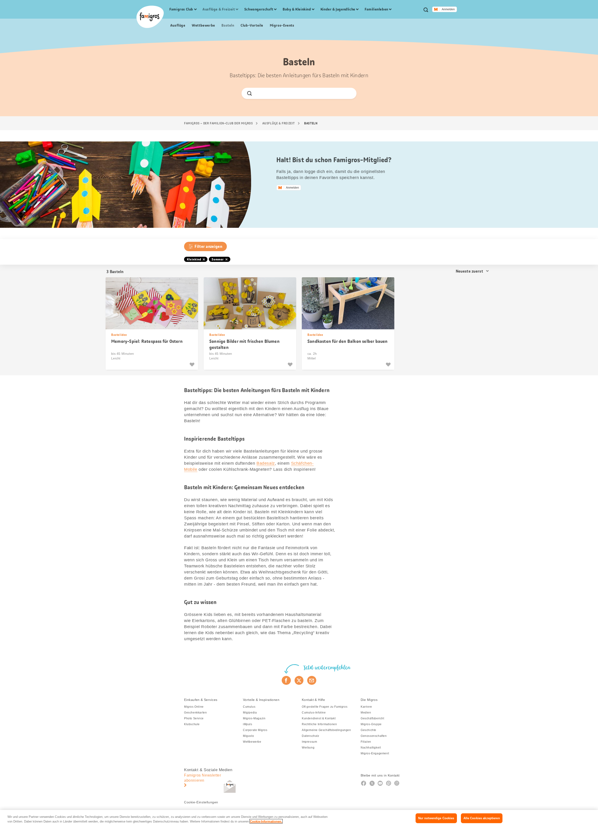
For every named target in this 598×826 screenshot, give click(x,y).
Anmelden (448, 9)
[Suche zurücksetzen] (349, 93)
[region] (299, 818)
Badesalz (265, 463)
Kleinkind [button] (194, 259)
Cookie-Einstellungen (201, 802)
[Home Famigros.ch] (150, 17)
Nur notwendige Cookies (436, 818)
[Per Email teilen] (311, 680)
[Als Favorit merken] (192, 364)
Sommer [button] (218, 259)
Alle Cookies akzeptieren (481, 818)
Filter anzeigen (208, 246)
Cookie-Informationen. (266, 821)
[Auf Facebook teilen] (286, 680)
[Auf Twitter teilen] (299, 680)
